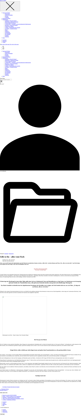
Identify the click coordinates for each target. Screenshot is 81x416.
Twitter (4, 42)
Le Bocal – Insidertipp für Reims (9, 399)
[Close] (10, 6)
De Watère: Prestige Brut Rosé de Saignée (11, 386)
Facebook (4, 40)
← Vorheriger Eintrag (4, 389)
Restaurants (11, 253)
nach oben (2, 414)
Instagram (4, 41)
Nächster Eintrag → (4, 390)
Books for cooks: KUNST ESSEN (10, 395)
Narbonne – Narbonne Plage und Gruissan (11, 397)
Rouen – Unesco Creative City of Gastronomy (12, 396)
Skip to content (3, 0)
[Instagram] (3, 49)
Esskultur (6, 253)
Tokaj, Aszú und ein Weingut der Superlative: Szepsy (13, 398)
